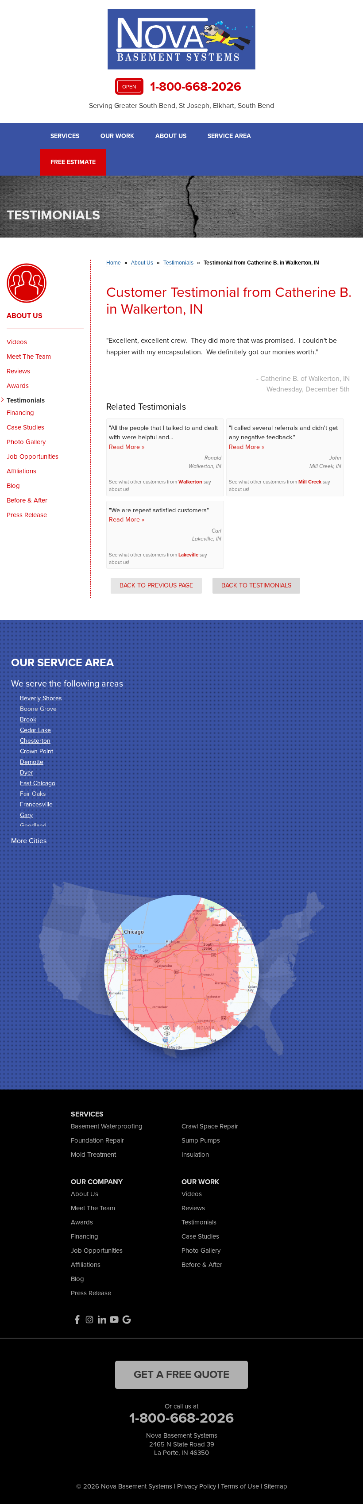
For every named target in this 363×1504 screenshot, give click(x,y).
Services (64, 136)
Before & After (27, 500)
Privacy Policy (196, 1486)
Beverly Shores (41, 698)
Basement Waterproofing (107, 1126)
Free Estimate (73, 162)
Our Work (117, 136)
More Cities (28, 841)
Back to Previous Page (156, 585)
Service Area (229, 136)
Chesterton (35, 740)
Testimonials (26, 400)
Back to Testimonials (256, 585)
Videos (17, 342)
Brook (28, 719)
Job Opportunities (32, 456)
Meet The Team (29, 357)
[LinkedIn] (102, 1319)
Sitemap (275, 1486)
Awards (18, 386)
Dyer (26, 772)
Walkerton (190, 482)
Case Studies (25, 427)
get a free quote (181, 1374)
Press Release (27, 515)
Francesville (36, 804)
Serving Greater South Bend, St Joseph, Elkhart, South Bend (181, 105)
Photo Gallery (26, 442)
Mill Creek (309, 482)
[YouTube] (114, 1319)
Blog (13, 486)
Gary (26, 815)
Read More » (126, 447)
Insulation (195, 1154)
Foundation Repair (97, 1140)
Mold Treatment (93, 1154)
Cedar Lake (35, 730)
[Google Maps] (126, 1319)
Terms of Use (240, 1486)
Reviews (18, 371)
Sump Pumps (201, 1140)
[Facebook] (77, 1319)
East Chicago (37, 783)
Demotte (31, 762)
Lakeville (188, 555)
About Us (170, 136)
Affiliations (21, 471)
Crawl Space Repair (210, 1126)
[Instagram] (89, 1319)
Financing (20, 413)
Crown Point (36, 751)
